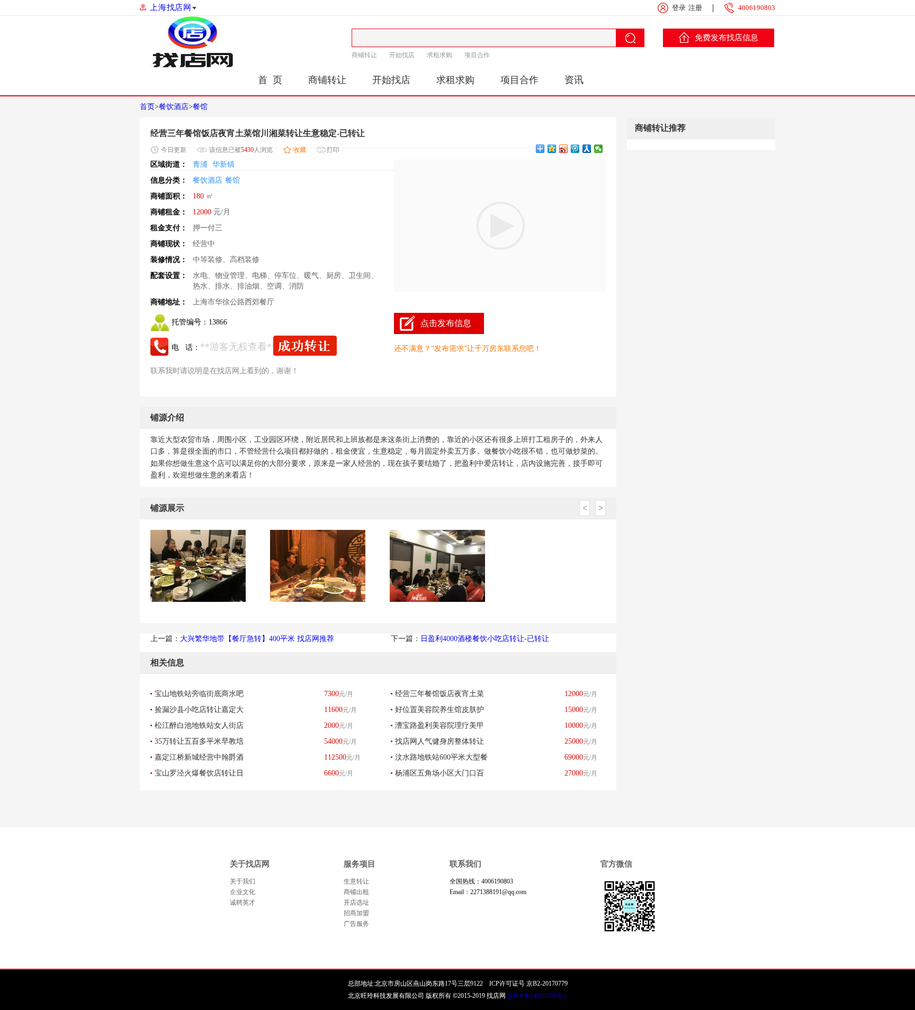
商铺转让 (364, 55)
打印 (333, 150)
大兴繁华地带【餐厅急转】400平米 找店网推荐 (257, 639)
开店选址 (356, 902)
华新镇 (223, 164)
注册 (695, 8)
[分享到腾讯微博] (575, 149)
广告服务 (356, 923)
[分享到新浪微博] (563, 149)
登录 (679, 8)
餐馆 (200, 107)
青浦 (200, 164)
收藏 (299, 150)
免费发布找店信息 (726, 37)
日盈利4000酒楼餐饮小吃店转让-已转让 (484, 639)
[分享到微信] (598, 149)
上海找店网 (171, 7)
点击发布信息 (445, 323)
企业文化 (242, 892)
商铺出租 (356, 892)
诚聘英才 (242, 902)
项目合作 (477, 55)
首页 (147, 107)
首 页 (270, 80)
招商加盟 (356, 913)
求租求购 (439, 55)
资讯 (574, 80)
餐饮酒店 (174, 107)
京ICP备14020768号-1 (537, 995)
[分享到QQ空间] (552, 149)
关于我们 (242, 881)
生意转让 (356, 881)
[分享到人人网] (586, 149)
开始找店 (402, 55)
